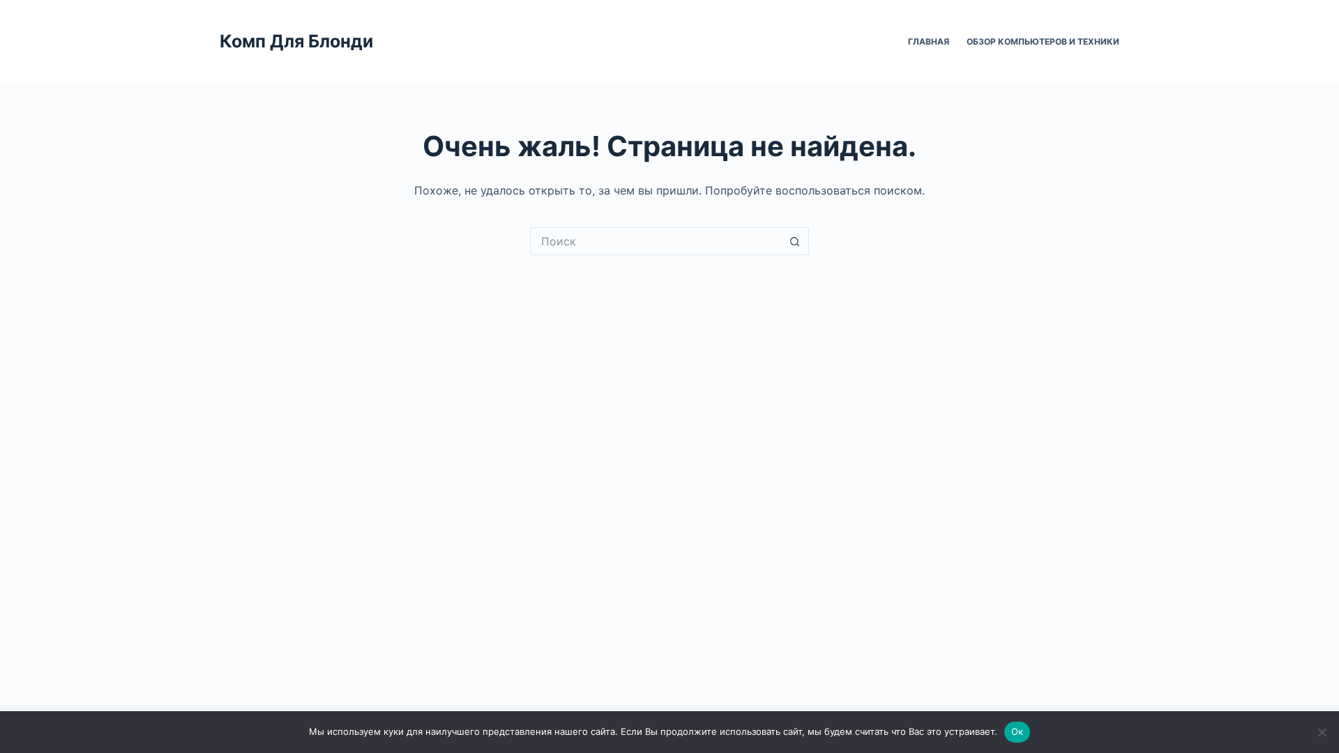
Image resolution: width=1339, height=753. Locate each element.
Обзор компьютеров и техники (1043, 41)
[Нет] (1322, 732)
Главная (928, 41)
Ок (1017, 731)
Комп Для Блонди (296, 41)
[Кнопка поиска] (795, 241)
